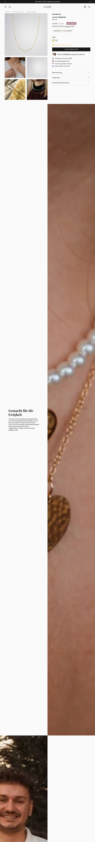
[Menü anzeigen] (5, 7)
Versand (67, 26)
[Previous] (5, 1)
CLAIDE (7, 12)
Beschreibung (57, 73)
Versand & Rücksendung (60, 83)
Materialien (56, 78)
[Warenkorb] (89, 7)
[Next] (89, 1)
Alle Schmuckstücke (18, 12)
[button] (71, 14)
